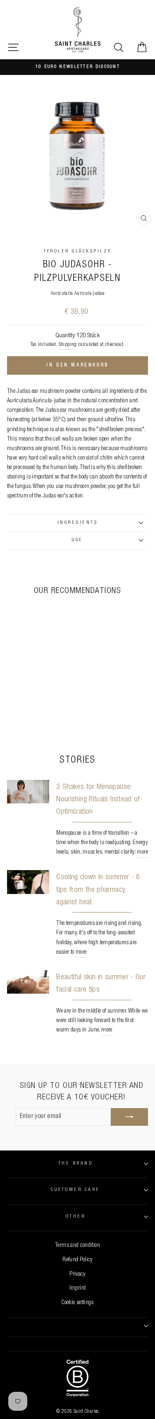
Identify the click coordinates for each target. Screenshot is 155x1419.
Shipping (68, 345)
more (142, 852)
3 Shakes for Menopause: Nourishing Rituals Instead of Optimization (98, 799)
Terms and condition (77, 1246)
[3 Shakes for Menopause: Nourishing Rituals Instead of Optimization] (28, 792)
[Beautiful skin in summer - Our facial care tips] (28, 982)
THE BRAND (75, 1163)
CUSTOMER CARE (75, 1190)
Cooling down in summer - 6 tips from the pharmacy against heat (98, 889)
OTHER (75, 1216)
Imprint (77, 1288)
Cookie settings (77, 1303)
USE (77, 540)
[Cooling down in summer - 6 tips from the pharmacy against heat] (28, 882)
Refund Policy (77, 1260)
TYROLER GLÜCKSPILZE (77, 251)
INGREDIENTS (77, 522)
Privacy (77, 1274)
